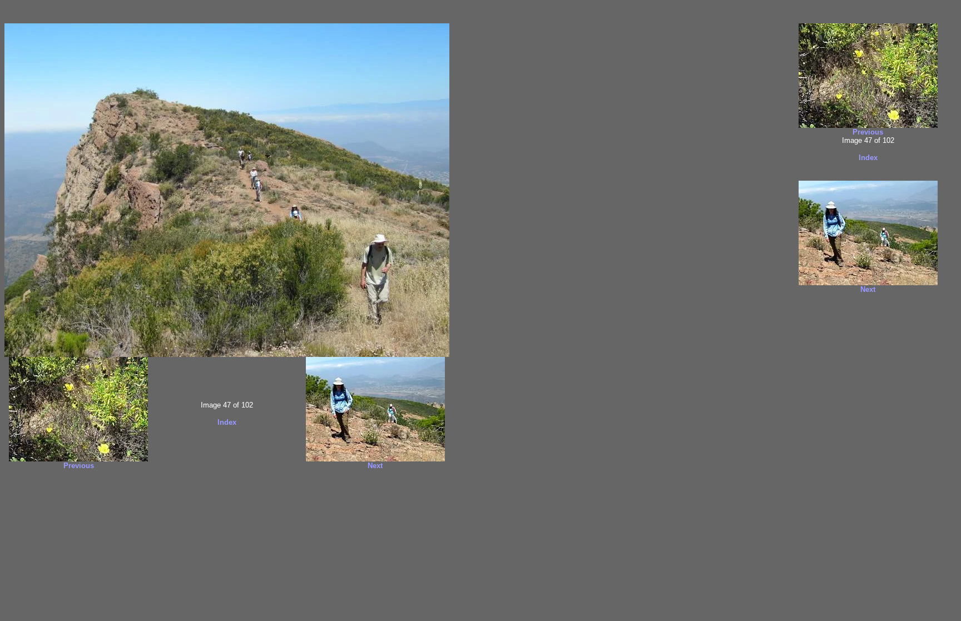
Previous (78, 465)
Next (375, 465)
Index (226, 422)
